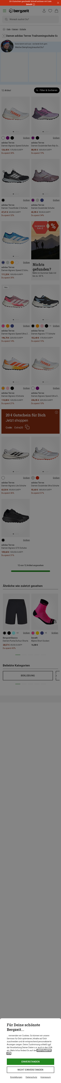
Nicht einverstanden (30, 1069)
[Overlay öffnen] (33, 4)
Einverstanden (30, 1061)
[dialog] (30, 1050)
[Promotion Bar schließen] (58, 3)
